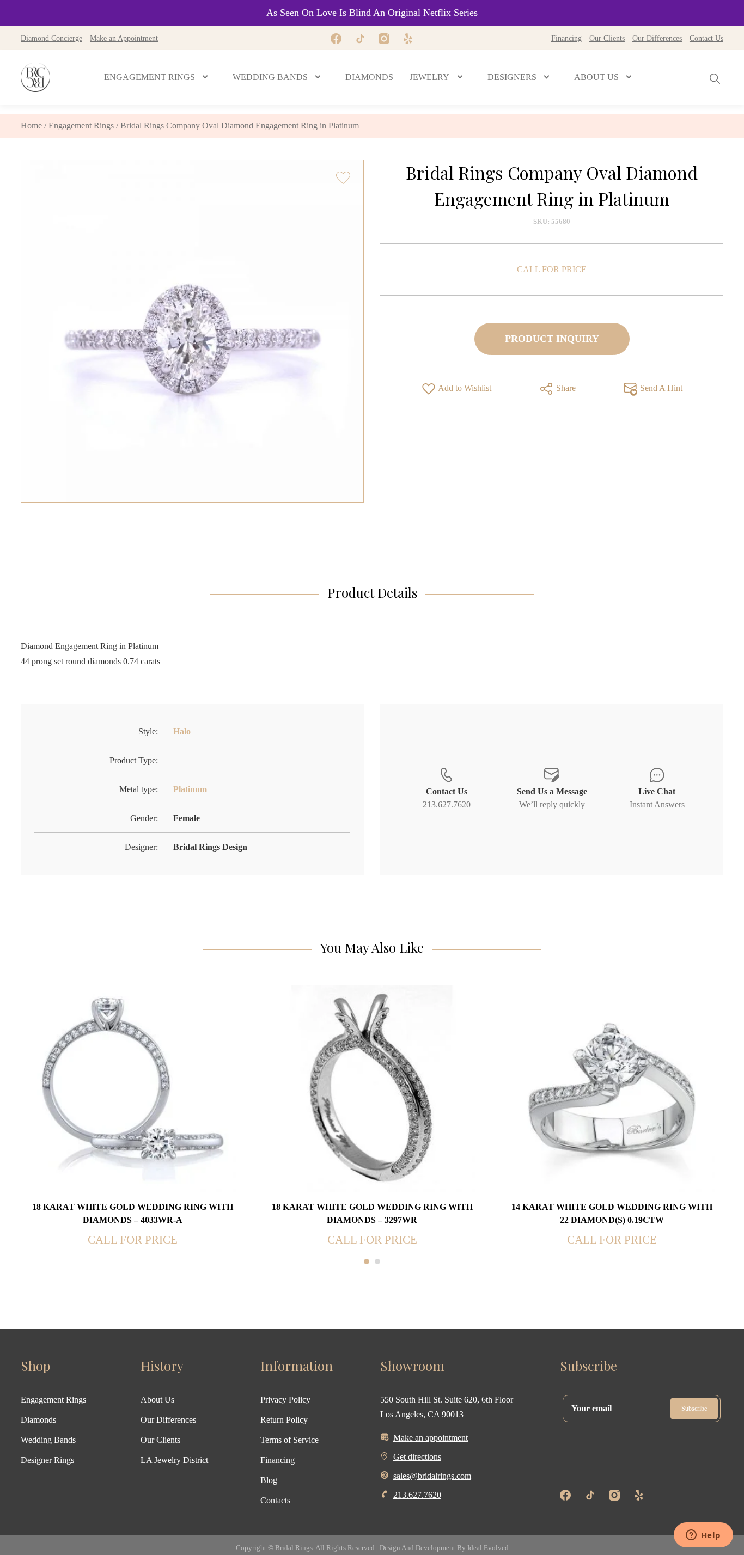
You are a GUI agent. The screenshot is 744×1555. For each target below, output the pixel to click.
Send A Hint (660, 388)
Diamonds (38, 1419)
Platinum (190, 789)
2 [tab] (377, 1261)
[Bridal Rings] (35, 77)
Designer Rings (47, 1460)
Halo (182, 731)
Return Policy (284, 1419)
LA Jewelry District (174, 1460)
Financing (566, 38)
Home (31, 125)
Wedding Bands (48, 1439)
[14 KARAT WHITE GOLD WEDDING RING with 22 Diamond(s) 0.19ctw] (611, 1087)
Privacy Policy (285, 1399)
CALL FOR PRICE (552, 269)
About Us (157, 1399)
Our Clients (607, 38)
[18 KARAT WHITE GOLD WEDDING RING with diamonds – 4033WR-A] (132, 1087)
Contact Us (706, 38)
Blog (268, 1480)
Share (565, 388)
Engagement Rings (81, 125)
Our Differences (657, 38)
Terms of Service (289, 1439)
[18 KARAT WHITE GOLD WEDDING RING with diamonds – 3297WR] (372, 1087)
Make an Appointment (124, 38)
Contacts (275, 1500)
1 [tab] (366, 1261)
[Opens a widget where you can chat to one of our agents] (703, 1536)
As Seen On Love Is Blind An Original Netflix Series (372, 12)
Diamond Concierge (51, 38)
